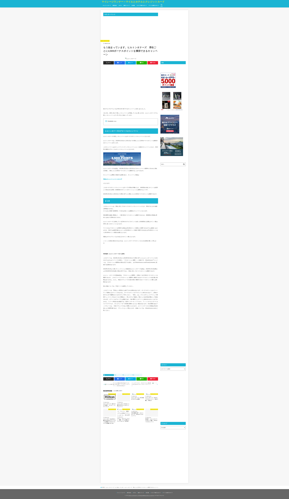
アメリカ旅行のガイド (154, 5)
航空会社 (115, 5)
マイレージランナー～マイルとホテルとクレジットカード (133, 1)
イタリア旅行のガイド (142, 5)
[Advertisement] (130, 27)
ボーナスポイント (137, 375)
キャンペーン (118, 375)
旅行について (127, 5)
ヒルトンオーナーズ (105, 40)
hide (115, 121)
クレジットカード (107, 5)
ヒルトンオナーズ (127, 375)
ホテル (120, 5)
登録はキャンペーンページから (112, 179)
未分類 (133, 5)
